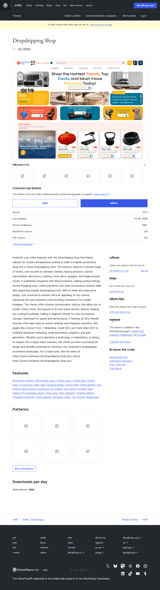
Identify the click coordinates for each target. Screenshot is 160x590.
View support (101, 194)
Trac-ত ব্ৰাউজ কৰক (117, 364)
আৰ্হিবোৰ (43, 552)
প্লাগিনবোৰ (44, 547)
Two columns (78, 397)
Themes (16, 15)
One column (70, 389)
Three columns (43, 397)
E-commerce (25, 385)
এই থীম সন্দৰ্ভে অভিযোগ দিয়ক (119, 312)
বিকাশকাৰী (71, 547)
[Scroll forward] (145, 165)
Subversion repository (120, 361)
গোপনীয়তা (16, 552)
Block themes (29, 389)
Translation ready (61, 397)
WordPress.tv (76, 552)
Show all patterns (24, 468)
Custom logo (79, 380)
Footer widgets (87, 385)
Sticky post (52, 393)
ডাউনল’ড (114, 203)
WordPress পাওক (145, 5)
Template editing (85, 393)
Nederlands (126, 335)
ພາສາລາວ (114, 335)
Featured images (55, 385)
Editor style (39, 385)
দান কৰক (99, 547)
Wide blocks (92, 397)
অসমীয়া (45, 570)
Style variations (67, 393)
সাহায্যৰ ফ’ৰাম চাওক (116, 291)
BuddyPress (130, 552)
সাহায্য (70, 542)
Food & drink (71, 385)
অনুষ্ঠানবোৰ (99, 542)
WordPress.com (132, 537)
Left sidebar (56, 389)
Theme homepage (22, 244)
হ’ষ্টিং (14, 547)
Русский (141, 335)
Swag (99, 552)
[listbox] (57, 438)
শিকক (70, 537)
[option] (26, 426)
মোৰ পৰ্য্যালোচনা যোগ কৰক (118, 270)
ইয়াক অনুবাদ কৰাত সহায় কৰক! (101, 24)
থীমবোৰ (42, 542)
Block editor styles (45, 380)
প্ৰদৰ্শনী (42, 537)
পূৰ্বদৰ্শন (45, 203)
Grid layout (43, 389)
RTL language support (33, 393)
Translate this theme (119, 341)
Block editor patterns (23, 380)
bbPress (128, 547)
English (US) (137, 331)
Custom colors (63, 380)
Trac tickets (115, 368)
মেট (125, 542)
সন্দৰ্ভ (14, 537)
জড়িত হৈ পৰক (100, 537)
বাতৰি (14, 542)
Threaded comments (23, 397)
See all (144, 270)
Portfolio (81, 389)
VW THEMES (24, 49)
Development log (118, 357)
